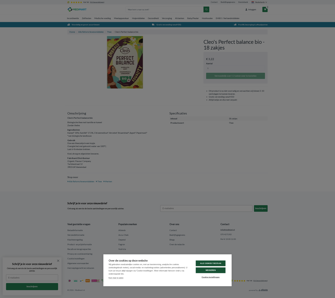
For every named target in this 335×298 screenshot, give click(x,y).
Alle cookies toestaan (210, 263)
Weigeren (211, 270)
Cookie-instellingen (211, 277)
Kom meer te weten (116, 278)
